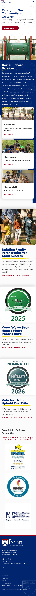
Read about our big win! (12, 348)
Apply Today (9, 28)
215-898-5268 (6, 559)
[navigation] (33, 1)
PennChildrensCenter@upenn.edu (13, 563)
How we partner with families (15, 275)
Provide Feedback (6, 583)
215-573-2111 (6, 561)
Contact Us (5, 575)
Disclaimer (4, 580)
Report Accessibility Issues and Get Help (12, 585)
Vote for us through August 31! (16, 417)
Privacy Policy (5, 578)
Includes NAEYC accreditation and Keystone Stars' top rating (18, 438)
